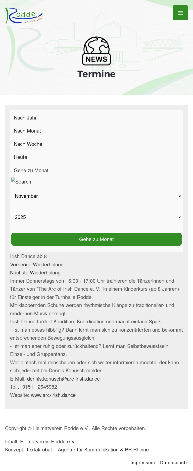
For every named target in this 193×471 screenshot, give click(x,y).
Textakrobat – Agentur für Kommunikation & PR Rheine (87, 449)
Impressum (142, 462)
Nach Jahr (25, 117)
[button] (180, 13)
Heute (20, 156)
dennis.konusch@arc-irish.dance (63, 378)
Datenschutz (174, 462)
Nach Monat (27, 130)
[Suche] (21, 180)
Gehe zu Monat (31, 170)
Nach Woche (28, 143)
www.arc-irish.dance (53, 394)
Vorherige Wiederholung (37, 264)
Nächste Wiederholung (35, 272)
